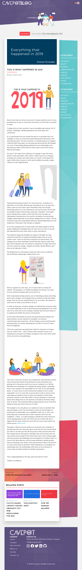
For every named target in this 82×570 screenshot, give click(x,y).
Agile (39, 34)
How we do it (15, 545)
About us (13, 549)
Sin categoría (64, 84)
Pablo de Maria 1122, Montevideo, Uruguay (43, 539)
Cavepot (13, 543)
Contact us (14, 555)
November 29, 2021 (13, 500)
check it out (21, 423)
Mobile (62, 75)
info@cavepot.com (34, 542)
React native (64, 78)
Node (62, 81)
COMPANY (14, 537)
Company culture (17, 75)
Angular (62, 67)
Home (34, 34)
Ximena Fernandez (46, 61)
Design (62, 72)
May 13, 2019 (45, 500)
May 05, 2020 (28, 500)
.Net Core (63, 61)
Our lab (13, 552)
